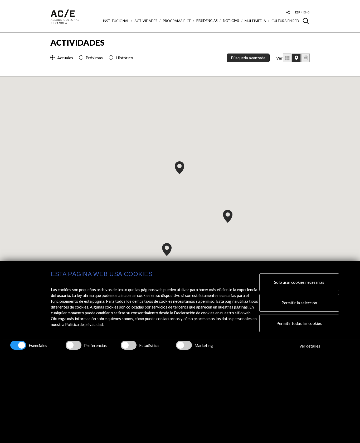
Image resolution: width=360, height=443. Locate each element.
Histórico (124, 57)
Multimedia (255, 21)
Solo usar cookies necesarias (299, 282)
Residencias (207, 20)
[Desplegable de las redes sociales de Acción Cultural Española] (288, 12)
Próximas (94, 57)
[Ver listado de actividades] (287, 58)
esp (297, 12)
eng (306, 12)
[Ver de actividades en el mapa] (296, 58)
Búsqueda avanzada (248, 57)
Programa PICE (177, 21)
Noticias (231, 20)
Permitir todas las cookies (299, 323)
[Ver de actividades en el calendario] (305, 58)
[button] (179, 167)
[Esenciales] (18, 345)
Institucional (116, 21)
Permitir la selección (299, 302)
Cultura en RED (285, 21)
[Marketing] (184, 345)
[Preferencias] (73, 345)
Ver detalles (309, 346)
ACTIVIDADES (145, 21)
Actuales (65, 57)
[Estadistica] (129, 345)
